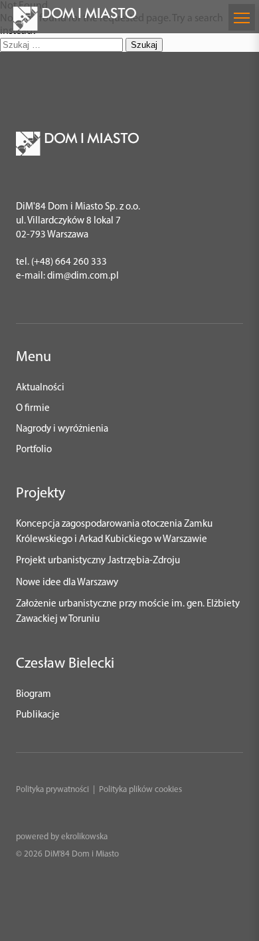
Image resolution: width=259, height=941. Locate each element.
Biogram (33, 695)
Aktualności (40, 388)
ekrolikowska (84, 837)
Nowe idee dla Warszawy (67, 583)
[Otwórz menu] (241, 17)
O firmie (33, 409)
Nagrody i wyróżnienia (62, 429)
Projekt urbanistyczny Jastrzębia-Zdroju (98, 561)
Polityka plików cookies (140, 789)
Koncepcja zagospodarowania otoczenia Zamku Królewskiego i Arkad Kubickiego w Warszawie (114, 532)
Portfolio (34, 450)
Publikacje (38, 715)
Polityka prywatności (52, 789)
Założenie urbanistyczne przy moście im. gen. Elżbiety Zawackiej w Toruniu (128, 611)
